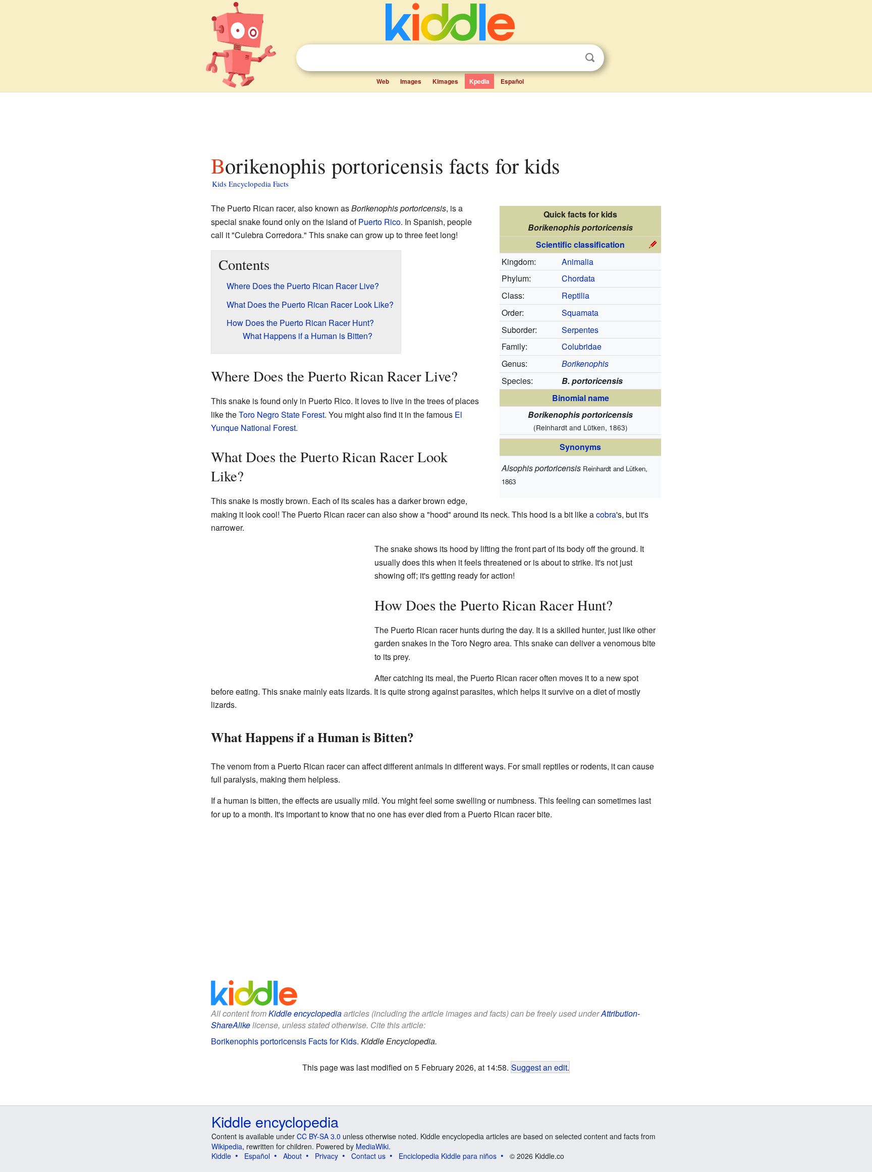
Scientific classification (580, 244)
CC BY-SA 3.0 (319, 1136)
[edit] (653, 243)
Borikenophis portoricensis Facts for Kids (284, 1041)
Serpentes (580, 330)
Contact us (368, 1156)
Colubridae (582, 346)
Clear (569, 58)
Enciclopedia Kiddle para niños (448, 1156)
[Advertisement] (435, 120)
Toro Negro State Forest (281, 414)
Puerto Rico (379, 222)
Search (590, 57)
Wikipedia (226, 1146)
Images (410, 81)
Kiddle (221, 1156)
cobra (606, 514)
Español (512, 81)
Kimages (445, 81)
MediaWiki (372, 1146)
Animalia (577, 261)
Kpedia (479, 81)
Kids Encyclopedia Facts (250, 184)
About (292, 1156)
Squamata (580, 312)
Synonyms (580, 447)
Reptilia (575, 295)
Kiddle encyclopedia (305, 1013)
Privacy (326, 1156)
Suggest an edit (539, 1067)
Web (382, 81)
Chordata (578, 278)
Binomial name (580, 398)
